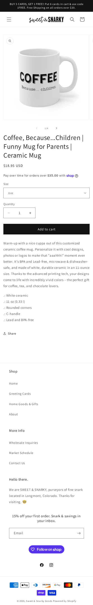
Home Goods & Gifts (23, 404)
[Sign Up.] (79, 533)
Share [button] (12, 333)
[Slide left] (37, 128)
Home (13, 383)
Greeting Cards (20, 394)
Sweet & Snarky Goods (39, 601)
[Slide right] (56, 128)
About (13, 414)
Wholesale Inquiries (23, 443)
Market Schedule (21, 453)
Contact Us (17, 463)
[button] (9, 19)
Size (6, 184)
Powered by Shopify (64, 601)
